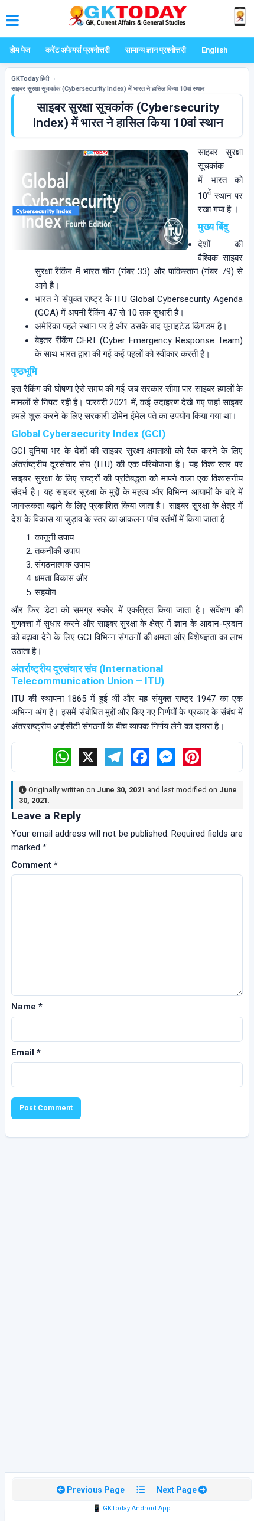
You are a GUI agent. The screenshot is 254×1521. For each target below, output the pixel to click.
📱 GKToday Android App (132, 1508)
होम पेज (20, 49)
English (214, 49)
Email (26, 1052)
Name (27, 1006)
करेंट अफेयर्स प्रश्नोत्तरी (77, 49)
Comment (34, 865)
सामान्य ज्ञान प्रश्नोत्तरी (155, 49)
